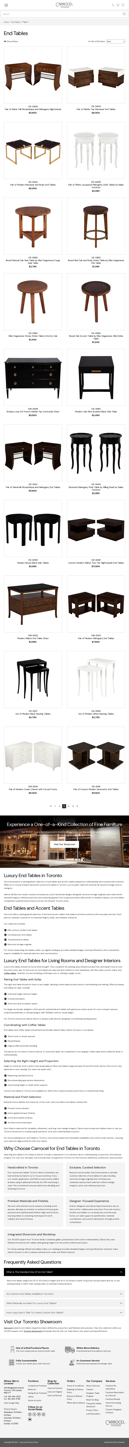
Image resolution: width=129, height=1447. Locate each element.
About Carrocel (93, 1386)
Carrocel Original (54, 1392)
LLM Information (93, 1414)
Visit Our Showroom (64, 844)
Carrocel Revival (54, 1395)
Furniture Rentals (113, 1399)
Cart (117, 5)
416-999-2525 (14, 1396)
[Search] (125, 14)
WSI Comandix (118, 1442)
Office (31, 1397)
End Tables (15, 22)
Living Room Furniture (37, 1386)
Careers (89, 1389)
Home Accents (34, 1400)
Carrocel (8, 1328)
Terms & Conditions (75, 1386)
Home (6, 22)
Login (122, 5)
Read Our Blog (92, 1400)
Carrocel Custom (54, 1388)
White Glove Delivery (76, 1403)
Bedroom (32, 1389)
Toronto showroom (33, 1331)
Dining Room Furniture (37, 1393)
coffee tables (10, 973)
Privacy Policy (92, 1410)
